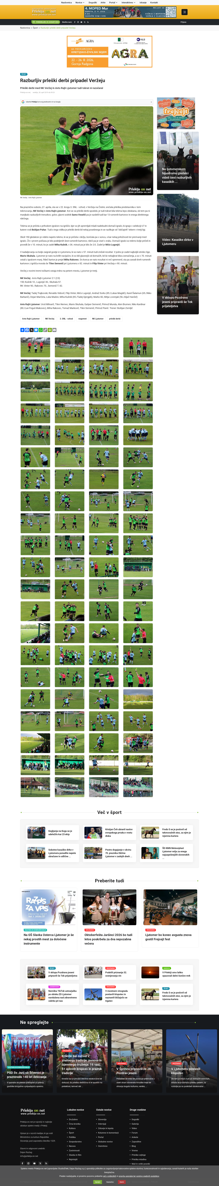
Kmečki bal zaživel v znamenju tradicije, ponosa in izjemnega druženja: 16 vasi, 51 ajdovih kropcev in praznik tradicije (82, 1064)
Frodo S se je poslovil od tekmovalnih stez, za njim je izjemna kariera (176, 832)
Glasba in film (75, 1155)
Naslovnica (66, 2)
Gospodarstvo (75, 1141)
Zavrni (122, 1182)
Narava (72, 1146)
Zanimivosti (74, 1150)
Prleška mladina (139, 1159)
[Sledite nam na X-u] (85, 22)
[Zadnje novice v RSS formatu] (88, 22)
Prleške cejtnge (139, 1155)
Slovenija (102, 1119)
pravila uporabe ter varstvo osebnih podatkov (139, 1176)
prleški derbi (114, 319)
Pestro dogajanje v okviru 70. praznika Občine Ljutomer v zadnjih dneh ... (118, 853)
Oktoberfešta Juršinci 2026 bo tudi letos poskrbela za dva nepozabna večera (108, 939)
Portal (112, 2)
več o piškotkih (109, 1176)
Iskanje (143, 2)
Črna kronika (74, 1124)
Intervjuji (102, 1124)
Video (134, 1128)
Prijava (183, 22)
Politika (72, 1137)
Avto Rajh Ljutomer (31, 319)
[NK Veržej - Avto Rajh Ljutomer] (35, 347)
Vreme (135, 1150)
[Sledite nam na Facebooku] (75, 22)
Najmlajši (73, 1159)
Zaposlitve (136, 1141)
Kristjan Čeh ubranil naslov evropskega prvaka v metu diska (119, 832)
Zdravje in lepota (105, 1128)
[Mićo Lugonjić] (138, 611)
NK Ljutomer (98, 319)
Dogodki (93, 2)
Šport (35, 28)
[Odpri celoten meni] (184, 12)
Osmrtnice (102, 1146)
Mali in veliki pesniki (141, 1164)
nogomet (82, 319)
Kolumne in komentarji (108, 1133)
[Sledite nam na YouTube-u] (81, 22)
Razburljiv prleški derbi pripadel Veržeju (58, 28)
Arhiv (103, 2)
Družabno (73, 1119)
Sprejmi (97, 1182)
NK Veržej (49, 319)
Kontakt (154, 2)
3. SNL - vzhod (66, 319)
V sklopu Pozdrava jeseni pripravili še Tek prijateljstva (177, 302)
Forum (135, 1133)
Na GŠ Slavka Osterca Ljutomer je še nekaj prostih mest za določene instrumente (49, 939)
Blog (134, 1146)
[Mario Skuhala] (104, 765)
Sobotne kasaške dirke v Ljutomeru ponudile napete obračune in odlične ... (62, 853)
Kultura (72, 1128)
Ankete (135, 1137)
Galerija (135, 1124)
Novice (79, 2)
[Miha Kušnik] (35, 501)
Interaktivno (127, 2)
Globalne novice (105, 1141)
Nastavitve (110, 1182)
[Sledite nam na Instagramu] (78, 22)
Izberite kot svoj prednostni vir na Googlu (43, 102)
